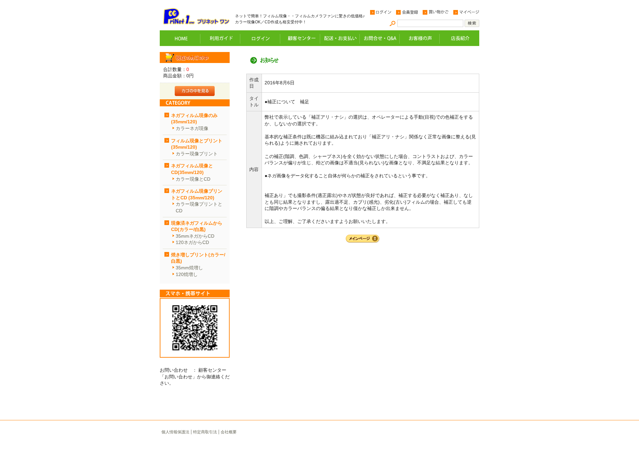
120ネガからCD (192, 242)
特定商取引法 (205, 432)
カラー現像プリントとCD (199, 207)
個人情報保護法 (175, 432)
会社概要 (229, 432)
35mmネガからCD (195, 236)
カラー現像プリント (197, 153)
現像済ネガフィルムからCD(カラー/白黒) (196, 226)
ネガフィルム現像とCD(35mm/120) (192, 169)
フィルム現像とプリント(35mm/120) (196, 144)
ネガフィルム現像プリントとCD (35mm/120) (196, 194)
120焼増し (187, 274)
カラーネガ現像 (192, 128)
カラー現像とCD (193, 179)
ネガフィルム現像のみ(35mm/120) (194, 119)
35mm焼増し (189, 267)
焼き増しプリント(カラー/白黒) (198, 258)
